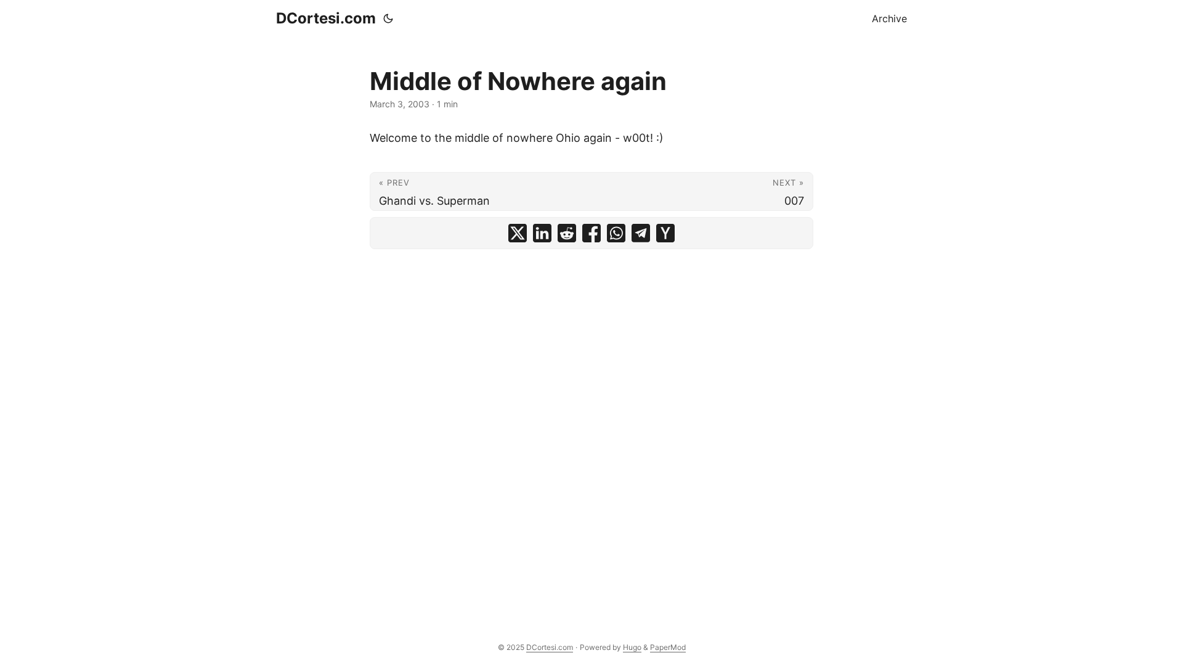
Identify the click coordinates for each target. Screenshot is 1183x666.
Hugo (632, 647)
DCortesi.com (326, 18)
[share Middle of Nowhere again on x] (517, 233)
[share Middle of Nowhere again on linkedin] (542, 233)
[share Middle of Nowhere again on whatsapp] (616, 233)
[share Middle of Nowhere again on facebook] (591, 233)
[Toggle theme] (388, 18)
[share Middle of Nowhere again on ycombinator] (665, 233)
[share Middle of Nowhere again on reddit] (567, 233)
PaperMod (668, 647)
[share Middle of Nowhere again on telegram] (641, 233)
